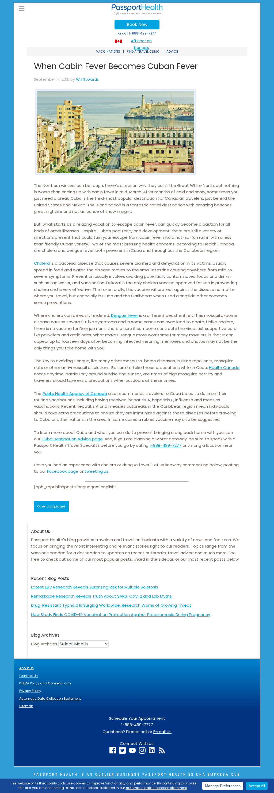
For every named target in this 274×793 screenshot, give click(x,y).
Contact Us (28, 675)
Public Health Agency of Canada (75, 393)
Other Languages (51, 506)
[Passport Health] (137, 14)
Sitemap (26, 706)
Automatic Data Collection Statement (50, 698)
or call (137, 33)
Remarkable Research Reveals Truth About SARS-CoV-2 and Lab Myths (101, 596)
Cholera (42, 263)
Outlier (105, 774)
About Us (26, 668)
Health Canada (224, 367)
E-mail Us (162, 731)
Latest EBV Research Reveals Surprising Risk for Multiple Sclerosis (94, 587)
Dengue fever (124, 315)
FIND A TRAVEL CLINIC (143, 51)
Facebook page (62, 471)
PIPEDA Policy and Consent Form (45, 683)
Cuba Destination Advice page (72, 439)
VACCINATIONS (108, 51)
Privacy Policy (30, 690)
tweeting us (96, 471)
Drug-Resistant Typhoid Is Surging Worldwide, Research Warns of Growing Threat (111, 605)
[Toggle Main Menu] (22, 8)
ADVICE (172, 51)
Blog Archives (44, 644)
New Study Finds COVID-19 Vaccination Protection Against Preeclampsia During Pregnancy (120, 614)
